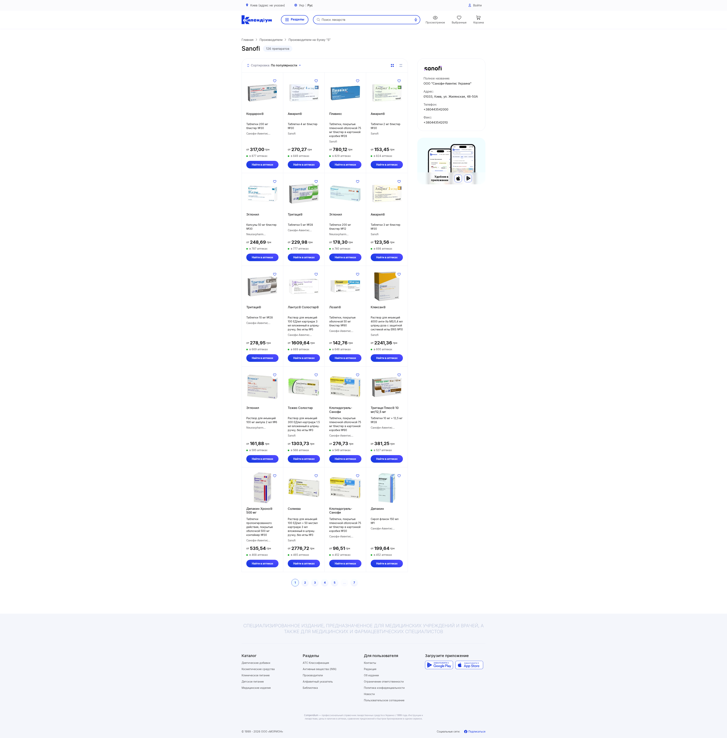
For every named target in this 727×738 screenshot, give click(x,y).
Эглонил (252, 214)
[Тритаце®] (304, 193)
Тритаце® (295, 214)
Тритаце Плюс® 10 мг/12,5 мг (385, 410)
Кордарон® (255, 114)
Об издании (371, 675)
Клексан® (378, 307)
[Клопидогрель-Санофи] (345, 387)
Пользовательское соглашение (384, 700)
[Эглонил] (262, 193)
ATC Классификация (316, 662)
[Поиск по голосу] (416, 19)
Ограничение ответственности (384, 681)
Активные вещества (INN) (319, 669)
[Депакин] (387, 488)
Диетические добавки (256, 662)
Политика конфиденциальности (384, 687)
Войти (477, 5)
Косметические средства (258, 669)
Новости (369, 694)
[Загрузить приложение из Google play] (439, 665)
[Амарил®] (304, 93)
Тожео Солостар (300, 408)
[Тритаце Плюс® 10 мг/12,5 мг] (387, 387)
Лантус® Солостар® (303, 307)
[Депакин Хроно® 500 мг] (262, 488)
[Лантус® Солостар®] (304, 286)
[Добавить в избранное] (274, 81)
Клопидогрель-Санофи (340, 410)
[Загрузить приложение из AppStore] (469, 665)
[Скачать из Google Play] (468, 178)
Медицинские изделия (256, 687)
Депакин (377, 509)
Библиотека (310, 687)
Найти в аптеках (262, 164)
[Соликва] (304, 488)
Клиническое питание (256, 675)
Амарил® (295, 114)
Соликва (294, 509)
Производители (313, 675)
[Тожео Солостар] (304, 387)
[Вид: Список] (401, 65)
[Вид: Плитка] (392, 65)
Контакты (370, 662)
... (344, 582)
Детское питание (253, 681)
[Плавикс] (345, 93)
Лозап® (335, 307)
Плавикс (335, 114)
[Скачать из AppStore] (458, 178)
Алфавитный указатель (318, 681)
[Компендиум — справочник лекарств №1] (257, 19)
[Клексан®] (387, 286)
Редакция (370, 669)
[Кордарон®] (262, 93)
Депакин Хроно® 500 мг (259, 511)
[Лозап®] (345, 286)
